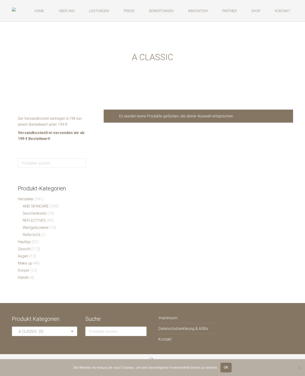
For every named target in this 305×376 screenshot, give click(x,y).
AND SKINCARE (36, 206)
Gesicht (24, 249)
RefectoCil (31, 234)
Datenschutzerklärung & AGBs (183, 328)
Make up (25, 263)
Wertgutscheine (36, 227)
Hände (23, 277)
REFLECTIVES (34, 220)
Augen (23, 256)
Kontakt (165, 339)
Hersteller (26, 199)
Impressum (168, 318)
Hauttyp (24, 242)
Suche (80, 163)
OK (226, 367)
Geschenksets (34, 213)
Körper (23, 270)
